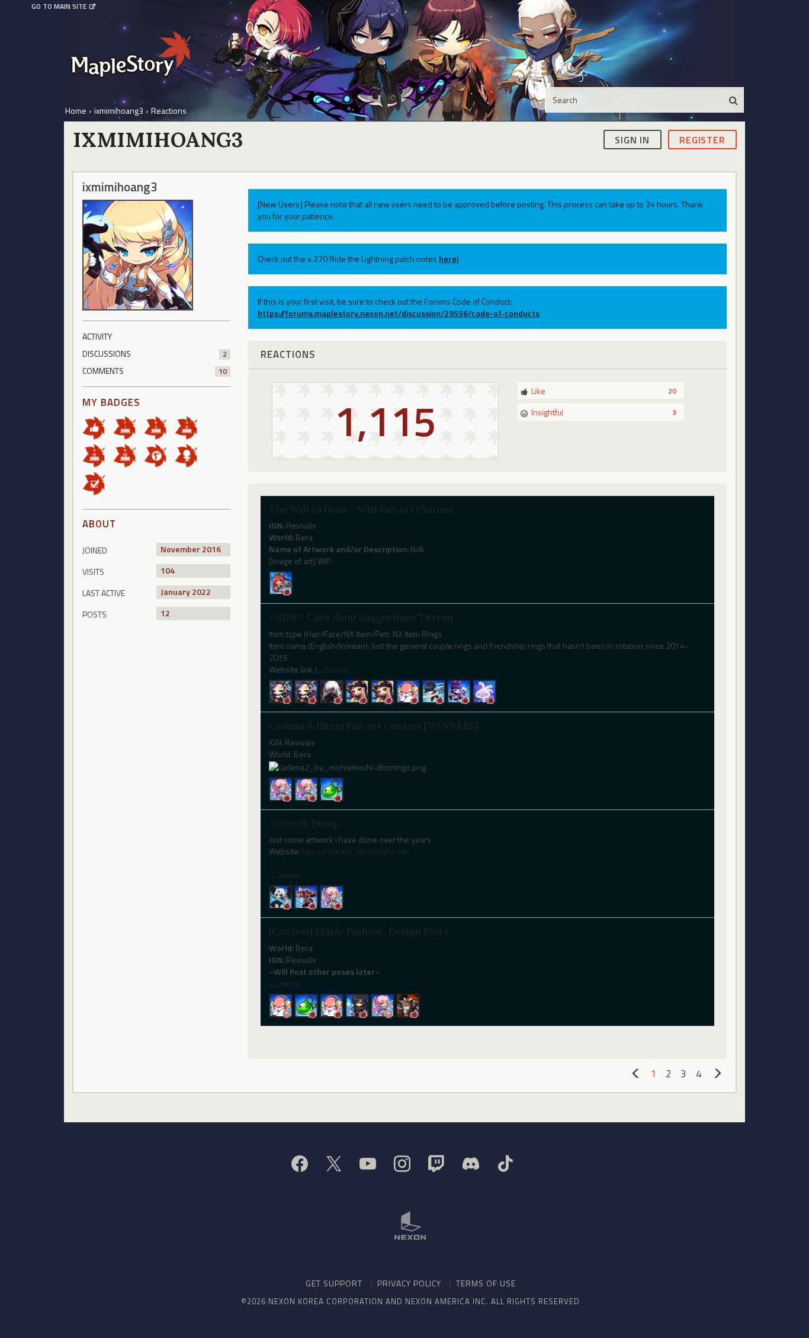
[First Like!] (97, 427)
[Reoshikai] (433, 690)
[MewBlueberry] (331, 896)
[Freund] (357, 1004)
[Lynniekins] (281, 690)
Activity (97, 336)
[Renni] (281, 788)
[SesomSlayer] (281, 896)
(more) (337, 669)
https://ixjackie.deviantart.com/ (356, 851)
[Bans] (306, 788)
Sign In (632, 139)
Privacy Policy (409, 1283)
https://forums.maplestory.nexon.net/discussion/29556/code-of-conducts (399, 313)
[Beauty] (331, 690)
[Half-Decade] (128, 455)
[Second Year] (159, 427)
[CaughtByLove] (357, 690)
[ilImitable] (306, 690)
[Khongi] (408, 1004)
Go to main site (58, 6)
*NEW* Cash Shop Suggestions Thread (361, 617)
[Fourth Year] (97, 455)
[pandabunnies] (306, 896)
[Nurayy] (281, 582)
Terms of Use (486, 1283)
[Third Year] (190, 427)
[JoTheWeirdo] (331, 788)
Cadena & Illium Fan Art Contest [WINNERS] (373, 725)
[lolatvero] (408, 690)
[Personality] (190, 455)
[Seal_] (484, 690)
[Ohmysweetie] (281, 1004)
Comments (154, 370)
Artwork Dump (304, 823)
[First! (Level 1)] (159, 455)
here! (449, 258)
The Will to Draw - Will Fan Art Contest (361, 509)
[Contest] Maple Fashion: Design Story (359, 931)
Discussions (154, 353)
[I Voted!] (97, 482)
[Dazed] (331, 1004)
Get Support (334, 1283)
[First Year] (128, 427)
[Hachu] (459, 690)
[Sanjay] (382, 690)
